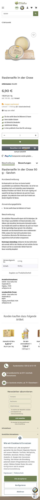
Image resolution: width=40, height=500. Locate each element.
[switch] (35, 497)
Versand (16, 98)
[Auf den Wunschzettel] (33, 34)
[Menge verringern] (4, 135)
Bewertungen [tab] (24, 163)
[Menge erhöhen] (35, 135)
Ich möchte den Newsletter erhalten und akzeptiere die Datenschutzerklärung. (21, 412)
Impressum (8, 473)
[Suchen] (35, 13)
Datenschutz (19, 473)
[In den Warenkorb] (3, 29)
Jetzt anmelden (20, 418)
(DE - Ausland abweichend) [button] (23, 107)
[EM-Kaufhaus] (21, 2)
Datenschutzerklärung (20, 424)
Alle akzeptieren (20, 479)
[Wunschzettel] (31, 8)
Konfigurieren (20, 485)
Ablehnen (20, 492)
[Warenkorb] (36, 8)
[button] (27, 8)
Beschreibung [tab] (8, 163)
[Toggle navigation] (3, 6)
